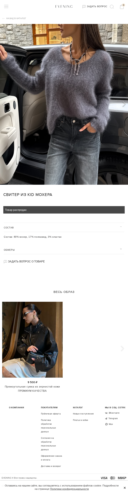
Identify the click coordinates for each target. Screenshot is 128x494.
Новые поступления (83, 414)
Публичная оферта (51, 414)
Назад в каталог (16, 18)
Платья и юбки (80, 420)
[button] (124, 104)
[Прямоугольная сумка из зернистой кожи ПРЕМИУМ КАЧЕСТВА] (32, 340)
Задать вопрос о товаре (26, 261)
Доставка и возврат (51, 466)
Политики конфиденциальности (69, 489)
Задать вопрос (96, 6)
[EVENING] (64, 6)
